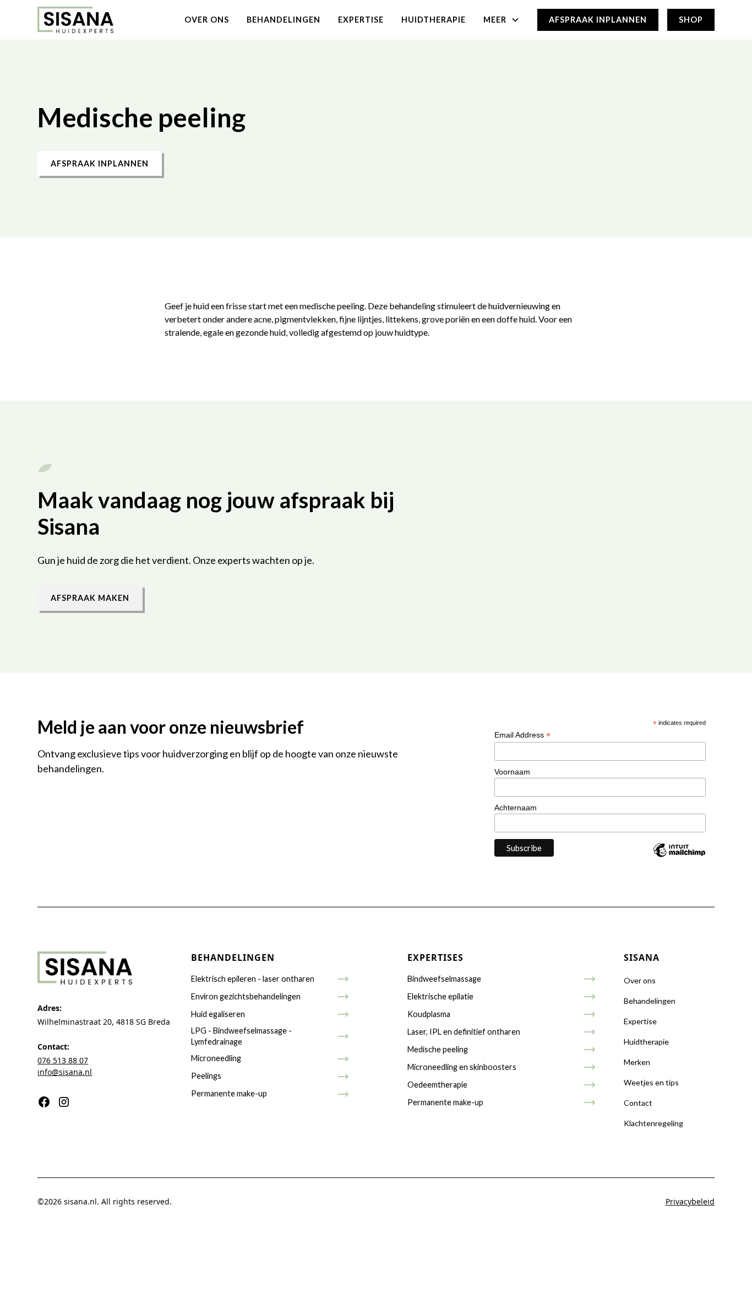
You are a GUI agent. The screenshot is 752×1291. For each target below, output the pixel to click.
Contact (638, 1102)
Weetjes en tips (651, 1082)
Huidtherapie (433, 19)
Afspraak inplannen (598, 19)
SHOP (691, 19)
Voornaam (512, 771)
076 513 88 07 (62, 1060)
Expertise (361, 19)
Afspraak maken (90, 598)
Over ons (206, 19)
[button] (501, 20)
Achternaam (515, 807)
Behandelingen (283, 19)
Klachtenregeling (653, 1123)
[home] (75, 20)
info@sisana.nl (64, 1072)
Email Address (522, 735)
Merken (637, 1062)
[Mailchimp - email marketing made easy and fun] (679, 858)
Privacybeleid (690, 1201)
